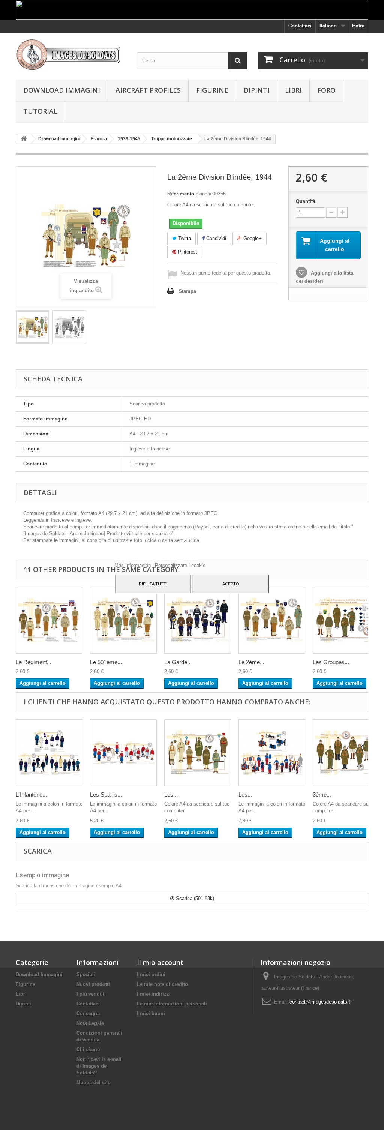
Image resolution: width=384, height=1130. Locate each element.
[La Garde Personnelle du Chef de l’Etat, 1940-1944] (197, 620)
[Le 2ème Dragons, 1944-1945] (271, 620)
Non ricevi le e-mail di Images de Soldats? (99, 1066)
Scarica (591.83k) (194, 898)
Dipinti (257, 90)
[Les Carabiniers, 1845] (271, 752)
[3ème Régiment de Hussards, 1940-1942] (346, 752)
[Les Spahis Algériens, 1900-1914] (123, 752)
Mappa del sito (93, 1082)
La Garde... (178, 662)
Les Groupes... (331, 662)
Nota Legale (90, 1023)
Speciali (85, 974)
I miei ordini (151, 974)
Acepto (230, 584)
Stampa (187, 291)
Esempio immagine (42, 875)
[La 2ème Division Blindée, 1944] (32, 327)
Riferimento (180, 194)
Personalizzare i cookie (180, 565)
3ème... (322, 794)
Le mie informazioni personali (172, 1004)
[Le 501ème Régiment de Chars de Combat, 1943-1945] (123, 620)
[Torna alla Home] (23, 139)
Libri (293, 90)
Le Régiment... (33, 662)
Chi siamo (88, 1049)
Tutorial (40, 111)
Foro (326, 90)
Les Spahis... (106, 794)
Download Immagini (61, 90)
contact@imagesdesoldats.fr (321, 1002)
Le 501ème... (106, 662)
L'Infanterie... (31, 794)
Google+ (252, 238)
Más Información (133, 565)
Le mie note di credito (162, 984)
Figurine (212, 90)
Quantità (305, 201)
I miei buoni (151, 1013)
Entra (358, 26)
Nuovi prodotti (93, 984)
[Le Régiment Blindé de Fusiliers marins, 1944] (49, 620)
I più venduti (91, 994)
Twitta (184, 238)
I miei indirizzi (154, 994)
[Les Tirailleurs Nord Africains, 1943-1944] (197, 752)
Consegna (88, 1013)
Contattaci (300, 26)
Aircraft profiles (148, 90)
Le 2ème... (251, 662)
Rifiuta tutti (153, 584)
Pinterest (186, 252)
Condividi (215, 238)
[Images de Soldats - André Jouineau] (71, 54)
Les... (171, 794)
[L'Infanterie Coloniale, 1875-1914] (49, 752)
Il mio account (160, 962)
